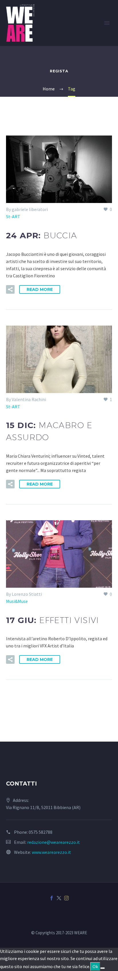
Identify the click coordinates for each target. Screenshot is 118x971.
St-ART (13, 216)
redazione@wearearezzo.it (53, 842)
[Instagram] (66, 898)
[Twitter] (59, 898)
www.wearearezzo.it (51, 852)
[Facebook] (51, 898)
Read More (40, 289)
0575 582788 (40, 832)
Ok (95, 966)
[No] (102, 968)
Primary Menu (107, 23)
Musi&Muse (17, 601)
